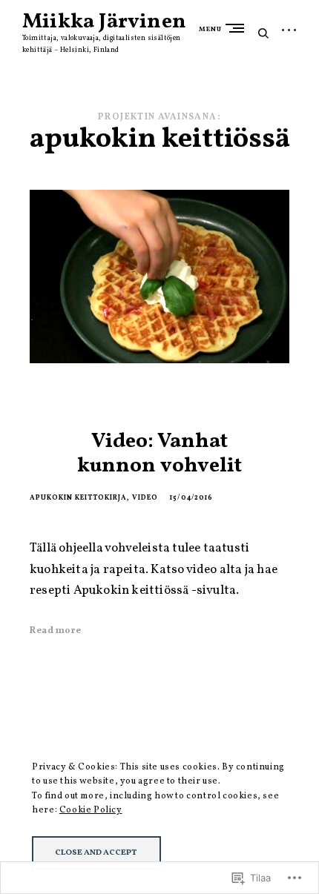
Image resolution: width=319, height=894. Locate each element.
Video (145, 498)
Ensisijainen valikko (238, 27)
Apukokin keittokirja (78, 498)
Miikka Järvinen (104, 21)
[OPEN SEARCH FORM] (263, 33)
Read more (56, 631)
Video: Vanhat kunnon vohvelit (159, 454)
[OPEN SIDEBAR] (289, 31)
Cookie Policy (90, 810)
